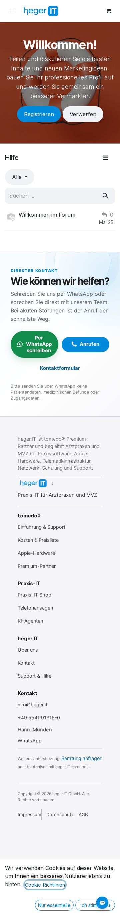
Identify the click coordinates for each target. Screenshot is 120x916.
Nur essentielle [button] (54, 905)
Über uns (28, 650)
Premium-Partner (37, 566)
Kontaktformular (60, 368)
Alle (17, 177)
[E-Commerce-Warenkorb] (108, 11)
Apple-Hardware (36, 553)
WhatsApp (30, 741)
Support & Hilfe (34, 676)
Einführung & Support (41, 527)
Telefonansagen (35, 608)
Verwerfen (83, 114)
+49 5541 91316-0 (39, 718)
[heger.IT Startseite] (33, 483)
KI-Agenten (30, 621)
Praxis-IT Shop (34, 595)
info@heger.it (32, 705)
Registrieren (39, 114)
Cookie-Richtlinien (45, 885)
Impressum (29, 814)
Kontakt (26, 663)
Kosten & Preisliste (38, 540)
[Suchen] (105, 196)
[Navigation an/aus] (11, 11)
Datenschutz (60, 814)
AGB (83, 814)
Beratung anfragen (81, 758)
